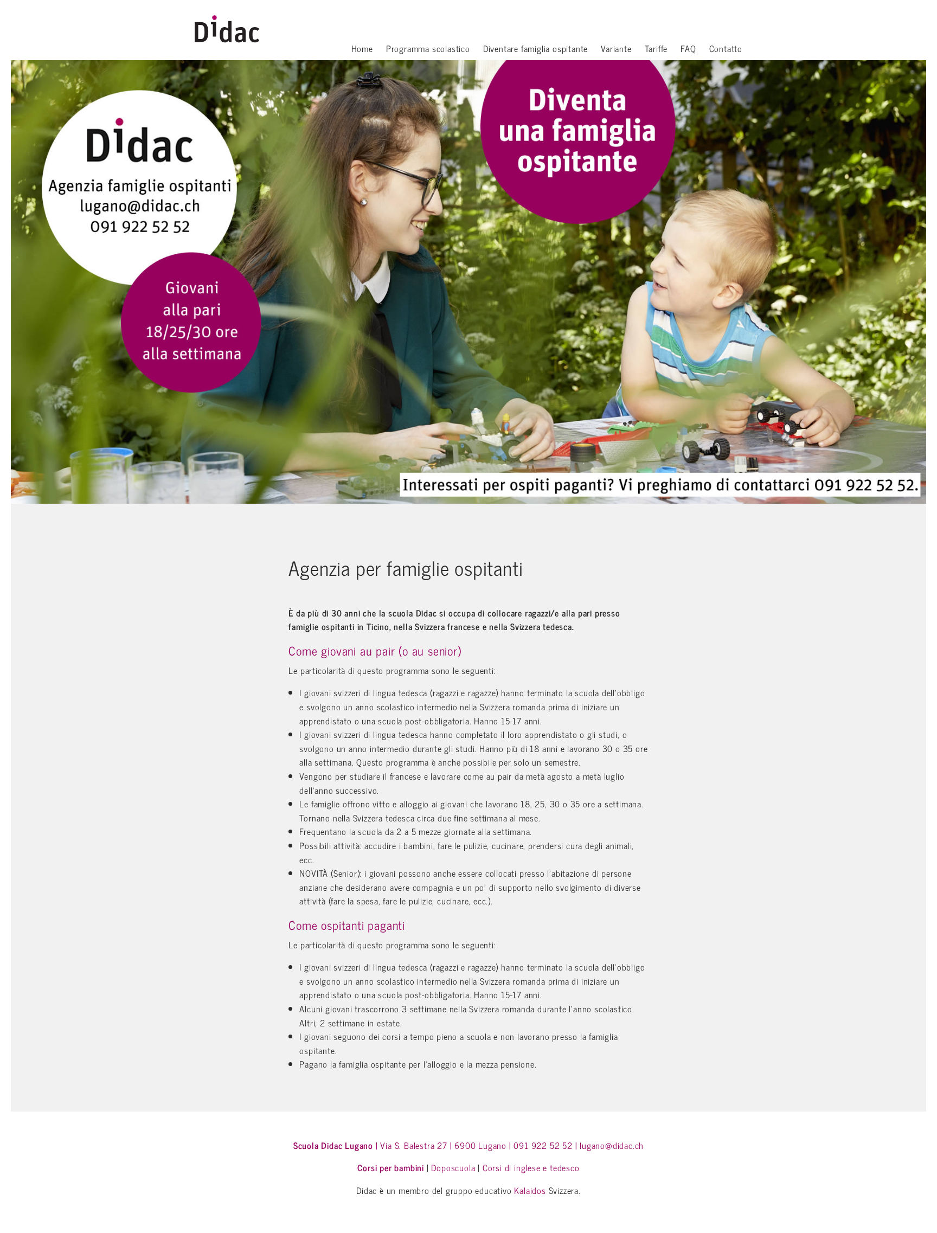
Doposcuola (453, 1167)
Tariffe (656, 49)
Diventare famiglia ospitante (535, 49)
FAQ (688, 49)
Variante (616, 49)
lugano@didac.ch (612, 1145)
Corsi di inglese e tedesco (531, 1167)
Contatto (725, 49)
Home (362, 49)
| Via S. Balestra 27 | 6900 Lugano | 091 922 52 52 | (435, 1145)
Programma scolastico (428, 49)
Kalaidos (529, 1190)
